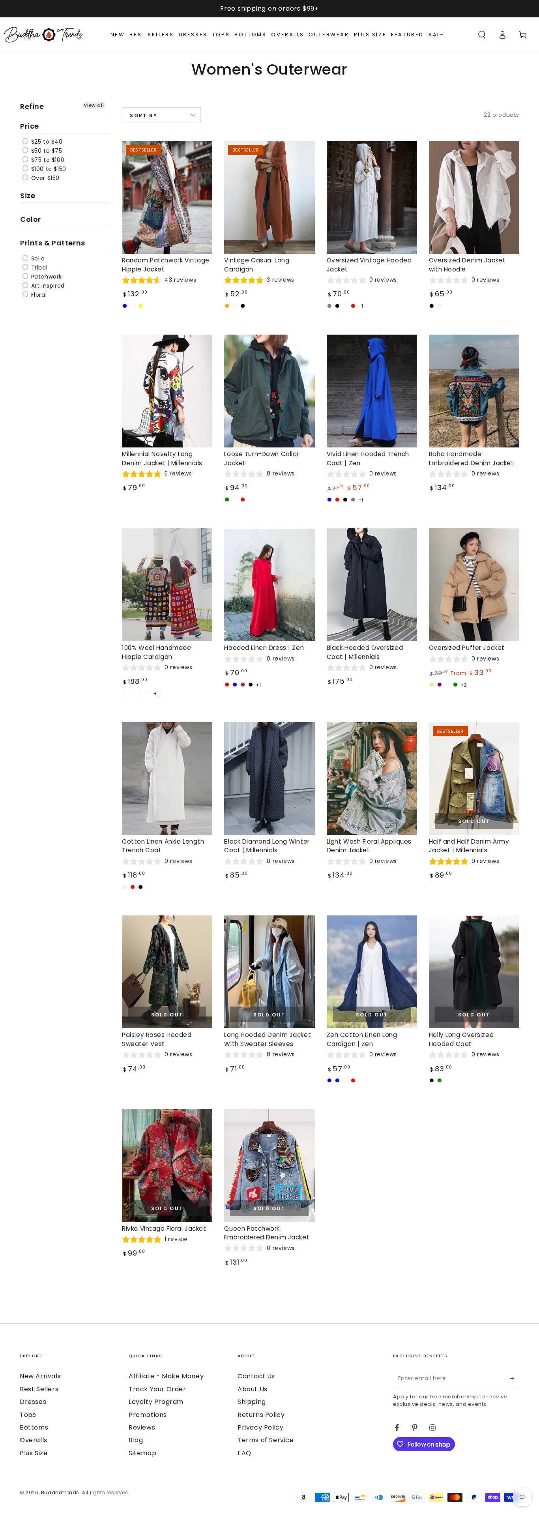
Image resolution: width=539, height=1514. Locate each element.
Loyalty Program (156, 1401)
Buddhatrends (60, 1492)
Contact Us (256, 1376)
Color (30, 219)
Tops (28, 1414)
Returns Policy (261, 1414)
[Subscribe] (514, 1378)
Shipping (252, 1401)
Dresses (33, 1401)
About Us (253, 1389)
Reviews (142, 1427)
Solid (37, 258)
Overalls (33, 1440)
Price (29, 126)
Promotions (148, 1414)
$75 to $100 (46, 160)
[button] (482, 34)
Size (27, 195)
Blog (136, 1440)
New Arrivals (40, 1376)
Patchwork (45, 277)
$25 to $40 (46, 142)
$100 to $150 (47, 169)
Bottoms (34, 1427)
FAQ (244, 1453)
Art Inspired (47, 286)
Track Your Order (157, 1389)
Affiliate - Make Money (166, 1376)
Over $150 (44, 178)
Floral (38, 295)
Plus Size (33, 1453)
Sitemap (142, 1453)
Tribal (38, 267)
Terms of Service (266, 1440)
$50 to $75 (45, 151)
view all (94, 105)
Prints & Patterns (52, 243)
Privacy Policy (260, 1427)
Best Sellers (39, 1389)
